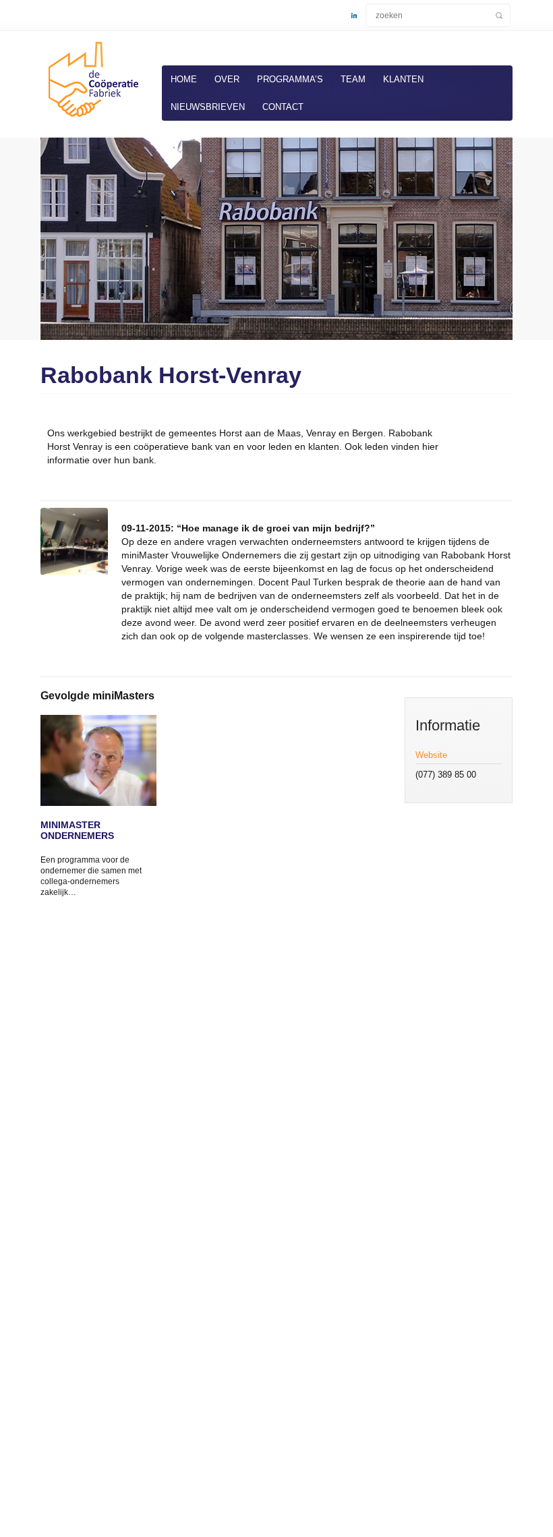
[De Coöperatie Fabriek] (91, 119)
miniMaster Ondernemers (77, 830)
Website (431, 755)
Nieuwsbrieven (208, 107)
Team (353, 79)
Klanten (403, 79)
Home (184, 79)
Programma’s (290, 79)
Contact (282, 107)
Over (226, 79)
